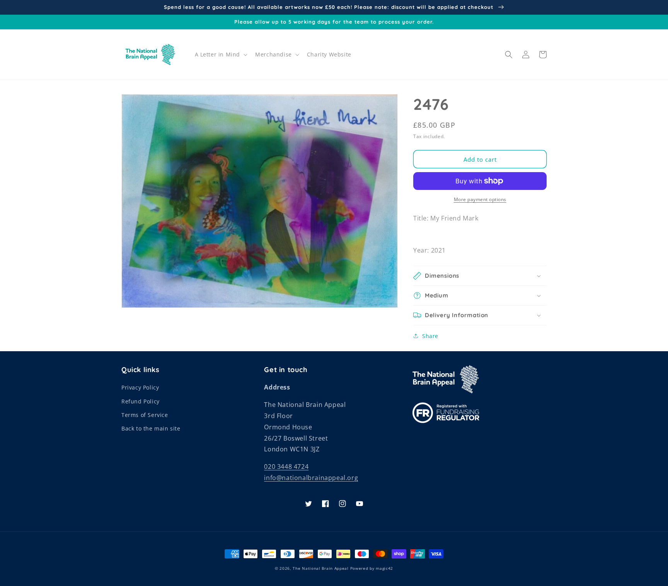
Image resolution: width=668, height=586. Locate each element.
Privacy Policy (140, 387)
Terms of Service (144, 415)
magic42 (384, 568)
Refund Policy (140, 401)
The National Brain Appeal (321, 568)
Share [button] (430, 336)
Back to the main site (151, 428)
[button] (220, 54)
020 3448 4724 (286, 466)
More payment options (480, 199)
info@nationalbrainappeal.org (311, 477)
